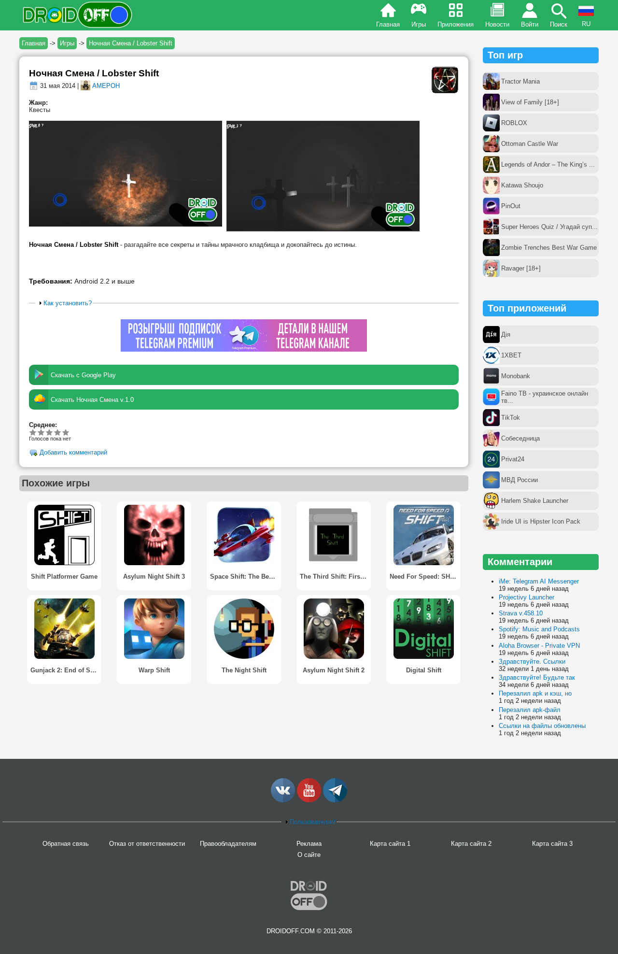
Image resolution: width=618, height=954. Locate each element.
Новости (497, 24)
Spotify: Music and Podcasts (539, 629)
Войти (529, 24)
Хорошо (49, 432)
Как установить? (67, 303)
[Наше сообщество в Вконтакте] (283, 800)
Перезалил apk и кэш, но (535, 693)
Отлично (66, 432)
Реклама (309, 843)
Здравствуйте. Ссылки (532, 661)
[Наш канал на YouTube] (309, 800)
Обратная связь (65, 843)
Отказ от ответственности (147, 843)
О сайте (309, 854)
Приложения (455, 24)
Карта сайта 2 (471, 843)
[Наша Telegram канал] (335, 800)
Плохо (33, 432)
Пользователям (313, 822)
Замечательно (58, 432)
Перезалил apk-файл (530, 709)
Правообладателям (228, 843)
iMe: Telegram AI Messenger (539, 581)
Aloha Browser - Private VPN (539, 645)
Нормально (41, 432)
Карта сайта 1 (390, 843)
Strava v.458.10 (521, 613)
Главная (388, 24)
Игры (418, 24)
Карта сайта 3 (552, 843)
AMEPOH (106, 85)
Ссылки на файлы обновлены (542, 725)
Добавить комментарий (73, 452)
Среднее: (43, 424)
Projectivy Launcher (526, 597)
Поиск (558, 24)
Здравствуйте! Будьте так (537, 677)
